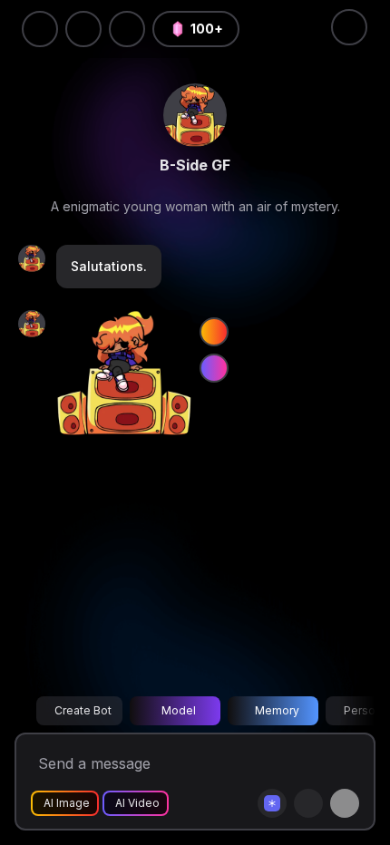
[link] (195, 115)
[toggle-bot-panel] (349, 27)
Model (178, 710)
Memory (277, 710)
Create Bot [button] (83, 710)
